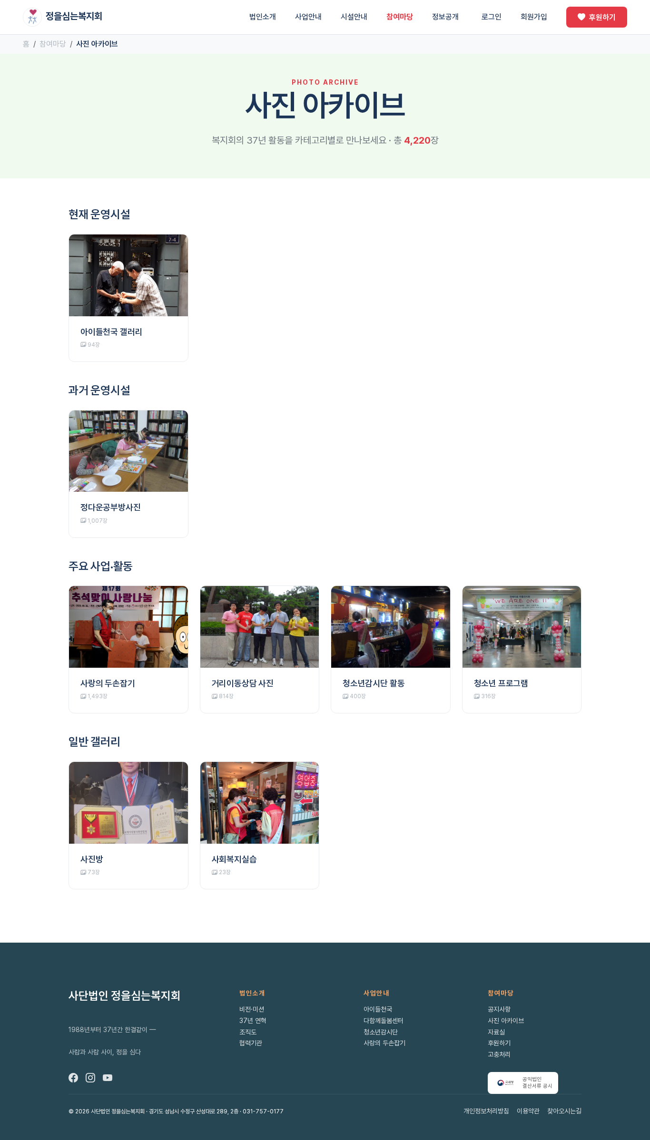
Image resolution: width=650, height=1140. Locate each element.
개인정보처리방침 (486, 1111)
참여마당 (399, 16)
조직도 (247, 1032)
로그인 (492, 16)
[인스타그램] (90, 1078)
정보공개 (445, 16)
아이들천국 (378, 1009)
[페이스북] (73, 1078)
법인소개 (262, 16)
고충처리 (499, 1054)
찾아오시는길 (564, 1111)
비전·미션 (251, 1009)
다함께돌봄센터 (384, 1020)
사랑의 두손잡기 (384, 1043)
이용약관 (528, 1111)
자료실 (496, 1032)
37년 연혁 (252, 1020)
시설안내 (354, 16)
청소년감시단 (381, 1032)
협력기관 (250, 1043)
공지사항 (499, 1009)
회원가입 (534, 16)
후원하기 (602, 17)
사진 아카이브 (506, 1020)
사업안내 (308, 16)
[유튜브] (107, 1078)
